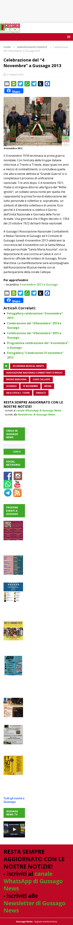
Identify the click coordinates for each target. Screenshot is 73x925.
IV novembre (30, 386)
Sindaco (41, 392)
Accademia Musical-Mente (28, 366)
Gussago (11, 386)
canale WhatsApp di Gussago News (38, 410)
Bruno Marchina (16, 379)
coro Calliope (41, 379)
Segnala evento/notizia (45, 921)
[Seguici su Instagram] (18, 478)
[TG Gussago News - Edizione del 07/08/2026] (14, 829)
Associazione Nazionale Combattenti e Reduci (34, 372)
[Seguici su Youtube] (17, 486)
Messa (47, 386)
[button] (68, 36)
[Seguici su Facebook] (8, 478)
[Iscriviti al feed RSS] (17, 495)
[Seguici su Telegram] (8, 495)
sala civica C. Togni (18, 392)
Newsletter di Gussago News (36, 414)
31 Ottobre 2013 (15, 74)
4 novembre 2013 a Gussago (38, 284)
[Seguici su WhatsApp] (8, 486)
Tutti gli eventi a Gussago (14, 800)
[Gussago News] (10, 31)
